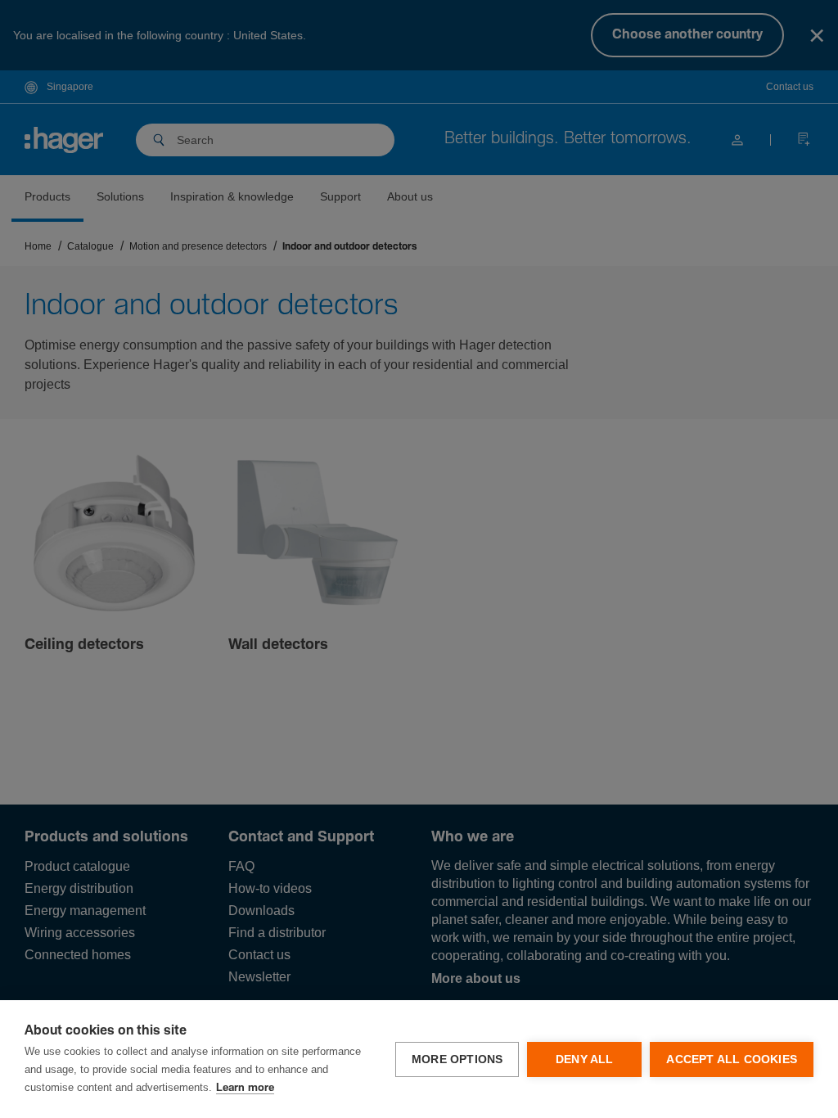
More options (457, 1059)
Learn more (245, 1088)
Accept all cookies (731, 1059)
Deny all (585, 1059)
